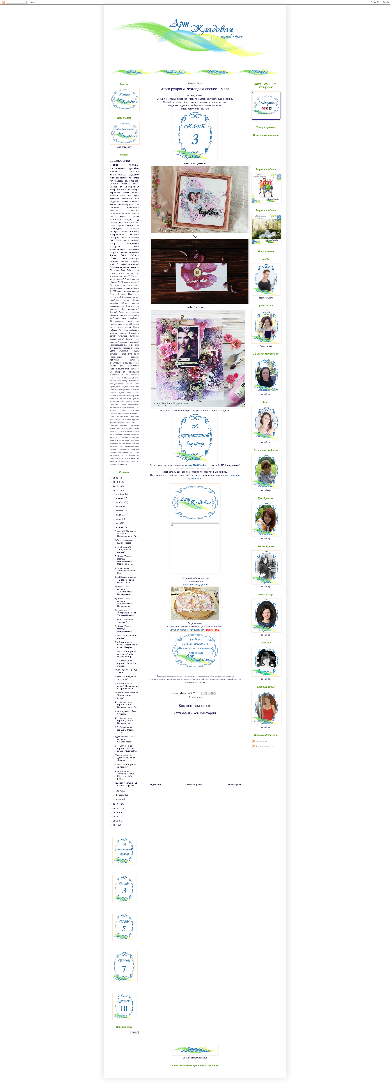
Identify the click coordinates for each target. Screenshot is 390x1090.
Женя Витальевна (130, 411)
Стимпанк (122, 336)
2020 (116, 478)
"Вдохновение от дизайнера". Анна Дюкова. (125, 757)
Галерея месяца (119, 261)
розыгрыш (115, 246)
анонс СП (114, 431)
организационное (132, 446)
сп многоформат (129, 186)
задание (134, 165)
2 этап (129, 405)
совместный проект (125, 178)
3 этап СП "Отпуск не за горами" (125, 677)
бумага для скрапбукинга (124, 366)
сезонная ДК (133, 455)
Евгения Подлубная (196, 584)
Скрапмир (123, 425)
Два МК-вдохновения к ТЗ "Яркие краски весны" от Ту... (126, 580)
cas (137, 321)
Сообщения (261, 741)
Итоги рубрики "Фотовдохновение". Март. (126, 570)
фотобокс (135, 461)
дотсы (117, 437)
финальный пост (117, 402)
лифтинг (122, 443)
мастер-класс (118, 168)
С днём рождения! (128, 264)
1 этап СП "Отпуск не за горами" (125, 765)
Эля (129, 195)
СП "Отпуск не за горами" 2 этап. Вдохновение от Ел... (126, 704)
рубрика (126, 288)
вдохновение (120, 161)
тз (135, 396)
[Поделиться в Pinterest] (214, 693)
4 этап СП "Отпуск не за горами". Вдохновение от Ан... (126, 533)
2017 (116, 490)
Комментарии (262, 746)
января (119, 799)
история (135, 437)
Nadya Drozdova (195, 307)
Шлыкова (134, 360)
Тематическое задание (124, 174)
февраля (120, 795)
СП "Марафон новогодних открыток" (124, 207)
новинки (114, 195)
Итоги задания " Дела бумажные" (125, 712)
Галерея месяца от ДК (121, 324)
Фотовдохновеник (116, 384)
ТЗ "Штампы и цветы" (128, 282)
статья (127, 222)
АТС (137, 408)
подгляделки (124, 449)
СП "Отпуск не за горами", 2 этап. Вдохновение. (124, 720)
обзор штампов (118, 189)
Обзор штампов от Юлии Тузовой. (124, 541)
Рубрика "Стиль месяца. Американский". (124, 629)
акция (122, 285)
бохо (136, 363)
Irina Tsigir (133, 354)
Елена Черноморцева (121, 204)
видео (127, 267)
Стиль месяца (117, 267)
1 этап (123, 405)
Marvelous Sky (130, 198)
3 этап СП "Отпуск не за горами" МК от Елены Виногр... (125, 654)
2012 (116, 821)
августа (120, 510)
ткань (129, 399)
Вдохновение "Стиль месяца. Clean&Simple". (125, 739)
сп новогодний (131, 372)
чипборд (113, 354)
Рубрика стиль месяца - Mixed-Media (124, 381)
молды (128, 443)
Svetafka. (130, 408)
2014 (116, 812)
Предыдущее (234, 784)
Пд (137, 219)
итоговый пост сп (118, 276)
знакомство (126, 437)
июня (119, 519)
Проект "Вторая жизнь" (119, 416)
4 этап (122, 354)
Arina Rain (126, 270)
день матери (132, 312)
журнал (113, 315)
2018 (116, 486)
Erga (195, 236)
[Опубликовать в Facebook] (211, 693)
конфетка (126, 213)
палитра (134, 258)
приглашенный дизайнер (124, 249)
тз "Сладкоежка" (128, 458)
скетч (122, 195)
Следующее (155, 784)
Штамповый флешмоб (121, 363)
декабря (120, 494)
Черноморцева (116, 345)
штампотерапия (131, 291)
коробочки (114, 300)
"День (117, 405)
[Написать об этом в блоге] (205, 693)
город (112, 437)
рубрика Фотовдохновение (124, 252)
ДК (126, 181)
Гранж (136, 300)
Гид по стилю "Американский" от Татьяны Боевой (125, 613)
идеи (136, 246)
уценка (136, 399)
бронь (129, 431)
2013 (116, 816)
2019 (116, 482)
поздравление (117, 234)
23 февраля (116, 321)
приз (131, 452)
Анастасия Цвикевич (195, 163)
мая (118, 523)
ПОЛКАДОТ (134, 414)
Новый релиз (129, 216)
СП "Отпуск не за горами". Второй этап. (124, 730)
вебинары (135, 434)
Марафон (114, 303)
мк (137, 178)
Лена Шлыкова (118, 294)
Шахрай (136, 428)
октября (120, 502)
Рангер (128, 419)
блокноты (122, 431)
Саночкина (114, 425)
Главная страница (194, 784)
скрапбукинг (133, 318)
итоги (199, 697)
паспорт (113, 449)
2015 (116, 808)
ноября (120, 498)
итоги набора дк (129, 273)
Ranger (123, 408)
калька (119, 390)
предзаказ (126, 390)
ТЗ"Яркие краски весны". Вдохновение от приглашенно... (127, 686)
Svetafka (134, 201)
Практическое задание (124, 357)
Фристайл (114, 360)
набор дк (128, 345)
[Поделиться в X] (208, 693)
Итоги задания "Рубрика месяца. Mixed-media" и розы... (125, 775)
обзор (117, 372)
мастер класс (116, 222)
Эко (111, 285)
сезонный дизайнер (126, 396)
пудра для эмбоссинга (128, 315)
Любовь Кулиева (130, 192)
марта (119, 791)
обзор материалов (124, 243)
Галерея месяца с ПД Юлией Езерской (126, 784)
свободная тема (118, 318)
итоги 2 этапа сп (117, 440)
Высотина (113, 411)
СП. (137, 423)
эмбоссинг (114, 375)
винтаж (135, 297)
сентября (121, 506)
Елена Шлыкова (130, 231)
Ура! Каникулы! (124, 297)
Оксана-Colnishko (130, 237)
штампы (134, 171)
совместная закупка (121, 219)
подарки (126, 348)
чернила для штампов (118, 464)
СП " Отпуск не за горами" (124, 240)
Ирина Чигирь (125, 225)
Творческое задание (124, 428)
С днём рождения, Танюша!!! (124, 620)
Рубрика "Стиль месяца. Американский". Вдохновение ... (124, 560)
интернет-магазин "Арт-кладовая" (187, 630)
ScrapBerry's (134, 378)
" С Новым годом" (129, 375)
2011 (115, 825)
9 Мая (124, 378)
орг (121, 446)
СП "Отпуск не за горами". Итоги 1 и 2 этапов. (126, 663)
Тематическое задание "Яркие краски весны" (126, 695)
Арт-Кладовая (117, 181)
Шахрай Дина (117, 312)
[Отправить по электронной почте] (202, 693)
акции (116, 285)
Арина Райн (118, 255)
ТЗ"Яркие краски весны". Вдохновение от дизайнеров (127, 645)
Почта (136, 327)
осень (116, 270)
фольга (129, 402)
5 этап (117, 378)
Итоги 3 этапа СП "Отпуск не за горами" (123, 549)
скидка (135, 351)
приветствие (123, 452)
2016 (116, 804)
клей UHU (129, 440)
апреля (120, 527)
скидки (126, 300)
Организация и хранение (119, 414)
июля (119, 515)
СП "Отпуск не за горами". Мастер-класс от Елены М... (126, 748)
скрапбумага (115, 458)
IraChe (129, 321)
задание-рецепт (117, 369)
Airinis (112, 178)
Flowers (116, 408)
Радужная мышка (119, 201)
